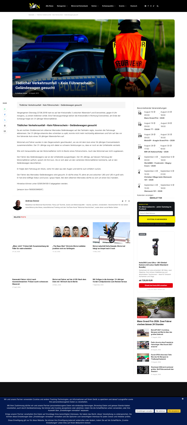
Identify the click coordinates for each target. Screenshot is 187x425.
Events (121, 6)
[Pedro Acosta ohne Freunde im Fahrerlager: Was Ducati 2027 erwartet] (143, 345)
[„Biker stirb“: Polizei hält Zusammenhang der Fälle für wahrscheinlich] (31, 232)
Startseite (31, 15)
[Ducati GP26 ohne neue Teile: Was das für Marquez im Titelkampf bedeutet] (143, 357)
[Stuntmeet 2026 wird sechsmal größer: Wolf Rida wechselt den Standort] (143, 370)
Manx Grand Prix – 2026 (154, 118)
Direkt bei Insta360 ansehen (156, 285)
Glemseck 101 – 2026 (153, 191)
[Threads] (5, 125)
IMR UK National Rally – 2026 (156, 152)
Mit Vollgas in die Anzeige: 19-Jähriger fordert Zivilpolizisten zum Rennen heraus (110, 280)
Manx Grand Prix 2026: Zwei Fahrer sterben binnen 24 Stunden (154, 323)
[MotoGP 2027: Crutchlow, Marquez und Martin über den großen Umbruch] (143, 333)
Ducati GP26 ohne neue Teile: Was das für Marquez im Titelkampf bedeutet (161, 357)
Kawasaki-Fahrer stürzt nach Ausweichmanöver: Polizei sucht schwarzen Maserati (30, 281)
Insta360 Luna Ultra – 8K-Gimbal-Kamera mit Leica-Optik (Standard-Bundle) (154, 264)
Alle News (49, 6)
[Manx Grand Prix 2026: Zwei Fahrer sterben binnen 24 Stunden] (156, 307)
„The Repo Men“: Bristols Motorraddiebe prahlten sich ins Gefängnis (68, 247)
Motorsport (142, 317)
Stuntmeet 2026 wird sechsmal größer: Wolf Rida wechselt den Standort (162, 369)
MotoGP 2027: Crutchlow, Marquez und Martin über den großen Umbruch (161, 332)
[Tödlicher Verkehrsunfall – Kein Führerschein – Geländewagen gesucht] (93, 58)
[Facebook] (5, 114)
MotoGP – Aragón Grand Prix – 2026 (159, 140)
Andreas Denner (22, 93)
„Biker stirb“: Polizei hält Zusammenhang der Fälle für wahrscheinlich (30, 247)
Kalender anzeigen (145, 195)
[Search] (157, 6)
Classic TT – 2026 (151, 129)
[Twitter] (5, 120)
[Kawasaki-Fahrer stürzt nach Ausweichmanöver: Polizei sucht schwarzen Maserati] (31, 265)
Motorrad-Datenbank (79, 6)
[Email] (5, 131)
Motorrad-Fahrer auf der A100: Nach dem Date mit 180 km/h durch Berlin (69, 280)
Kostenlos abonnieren (157, 219)
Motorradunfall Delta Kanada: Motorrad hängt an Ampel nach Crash (109, 247)
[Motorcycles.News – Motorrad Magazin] (34, 6)
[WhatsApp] (5, 109)
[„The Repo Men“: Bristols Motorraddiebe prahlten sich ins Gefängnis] (71, 232)
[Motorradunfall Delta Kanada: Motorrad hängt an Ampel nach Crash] (111, 232)
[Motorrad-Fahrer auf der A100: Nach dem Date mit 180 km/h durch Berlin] (71, 265)
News (18, 77)
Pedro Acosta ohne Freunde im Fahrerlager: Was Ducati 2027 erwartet (162, 344)
